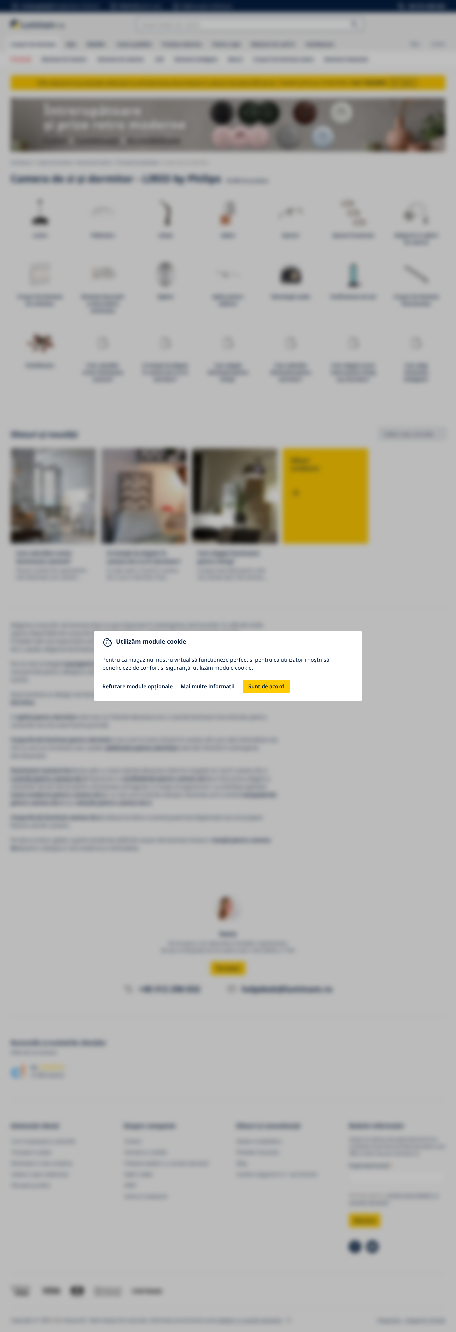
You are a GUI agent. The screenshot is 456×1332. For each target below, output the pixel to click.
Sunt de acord (266, 686)
